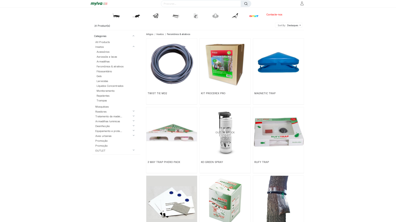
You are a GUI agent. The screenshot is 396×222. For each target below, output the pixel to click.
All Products (102, 42)
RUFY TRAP (261, 162)
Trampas (102, 100)
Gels (99, 76)
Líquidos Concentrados (110, 85)
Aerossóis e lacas (107, 56)
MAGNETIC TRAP (265, 93)
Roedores (101, 111)
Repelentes (103, 95)
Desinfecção (102, 126)
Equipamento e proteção (108, 131)
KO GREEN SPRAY (212, 162)
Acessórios (103, 51)
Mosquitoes (102, 106)
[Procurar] (246, 4)
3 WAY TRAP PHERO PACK (164, 162)
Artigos (149, 34)
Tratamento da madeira (108, 116)
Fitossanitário (104, 71)
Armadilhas (103, 61)
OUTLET (100, 150)
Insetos (99, 46)
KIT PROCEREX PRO (213, 93)
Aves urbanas (103, 136)
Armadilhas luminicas (107, 121)
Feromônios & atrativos (110, 66)
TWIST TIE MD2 (157, 93)
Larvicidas (102, 81)
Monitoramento (106, 90)
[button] (293, 25)
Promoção (101, 140)
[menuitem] (272, 14)
